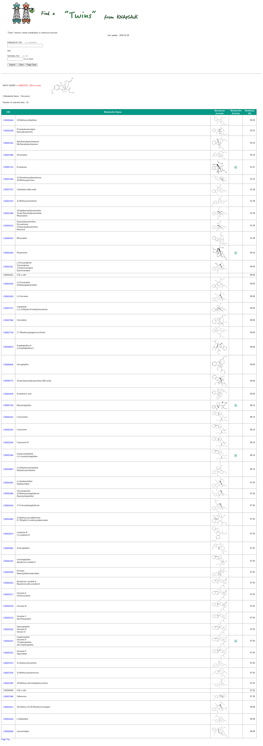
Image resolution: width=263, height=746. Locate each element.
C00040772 (8, 381)
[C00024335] (219, 289)
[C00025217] (219, 599)
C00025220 (8, 629)
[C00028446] (219, 737)
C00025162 (8, 417)
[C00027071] (219, 313)
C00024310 (8, 505)
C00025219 (8, 618)
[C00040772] (219, 386)
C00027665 (8, 179)
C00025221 (8, 641)
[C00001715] (219, 173)
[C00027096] (219, 699)
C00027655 (8, 683)
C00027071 (8, 308)
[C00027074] (219, 205)
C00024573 (8, 534)
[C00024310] (219, 511)
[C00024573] (219, 540)
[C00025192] (219, 149)
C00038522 (8, 347)
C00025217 (8, 594)
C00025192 (8, 143)
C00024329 (8, 296)
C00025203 (8, 583)
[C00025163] (219, 435)
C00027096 (8, 696)
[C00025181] (219, 566)
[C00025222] (219, 657)
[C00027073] (219, 666)
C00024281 (8, 483)
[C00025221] (219, 645)
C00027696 (8, 213)
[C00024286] (219, 497)
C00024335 (8, 284)
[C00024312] (219, 712)
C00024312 (8, 707)
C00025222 (8, 653)
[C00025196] (219, 576)
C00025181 (8, 561)
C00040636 (8, 364)
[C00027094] (219, 325)
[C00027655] (219, 687)
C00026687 (8, 469)
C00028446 (8, 731)
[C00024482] (219, 524)
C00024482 (8, 519)
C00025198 (8, 130)
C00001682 (8, 253)
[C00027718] (219, 337)
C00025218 (8, 606)
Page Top (5, 739)
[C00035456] (219, 124)
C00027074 (8, 201)
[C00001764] (219, 409)
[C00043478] (219, 399)
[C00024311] (219, 272)
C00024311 (8, 267)
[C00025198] (219, 134)
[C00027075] (62, 93)
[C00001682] (219, 259)
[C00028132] (219, 230)
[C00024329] (219, 301)
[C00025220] (219, 634)
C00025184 (8, 455)
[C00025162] (219, 422)
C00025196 (8, 572)
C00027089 (8, 155)
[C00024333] (219, 723)
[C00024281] (219, 487)
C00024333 (8, 719)
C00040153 (8, 238)
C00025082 (8, 548)
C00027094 (8, 320)
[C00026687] (219, 475)
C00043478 (8, 394)
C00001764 (8, 405)
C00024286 (8, 493)
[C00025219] (219, 622)
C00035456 (8, 120)
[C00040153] (219, 244)
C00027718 (8, 332)
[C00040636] (219, 373)
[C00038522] (219, 354)
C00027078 (8, 673)
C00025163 (8, 430)
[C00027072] (219, 194)
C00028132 (8, 226)
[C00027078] (219, 677)
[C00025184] (219, 460)
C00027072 (8, 189)
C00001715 (8, 167)
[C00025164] (219, 447)
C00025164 (8, 442)
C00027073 (8, 663)
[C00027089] (219, 158)
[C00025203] (219, 587)
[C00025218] (219, 610)
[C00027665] (219, 182)
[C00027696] (219, 218)
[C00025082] (219, 553)
